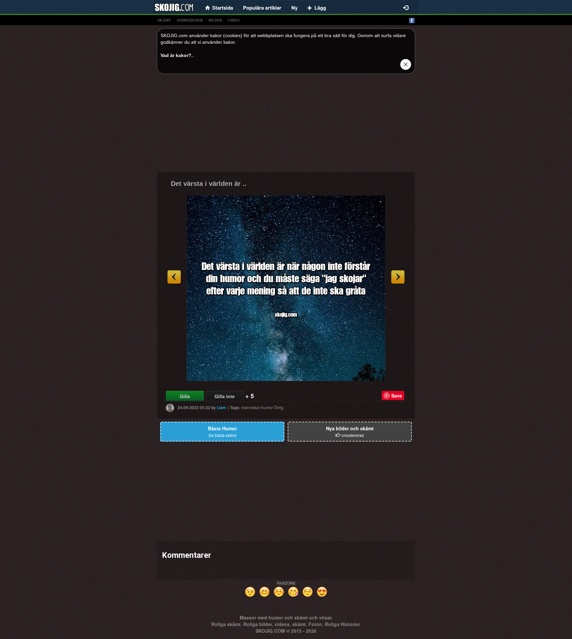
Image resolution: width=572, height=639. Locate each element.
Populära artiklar (262, 7)
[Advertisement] (286, 125)
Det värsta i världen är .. (209, 183)
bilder (215, 20)
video (234, 20)
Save (396, 395)
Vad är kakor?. (177, 55)
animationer (189, 20)
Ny (294, 7)
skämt (164, 20)
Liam (221, 407)
